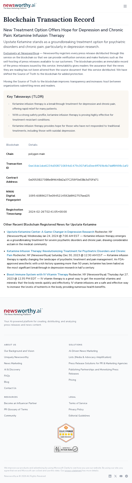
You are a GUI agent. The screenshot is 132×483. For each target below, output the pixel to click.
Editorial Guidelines (79, 415)
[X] (115, 476)
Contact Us (10, 388)
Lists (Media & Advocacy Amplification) (90, 357)
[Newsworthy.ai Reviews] (66, 433)
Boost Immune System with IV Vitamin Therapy (37, 274)
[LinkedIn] (110, 476)
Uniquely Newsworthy (16, 357)
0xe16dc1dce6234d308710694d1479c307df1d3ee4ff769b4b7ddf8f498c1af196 (80, 166)
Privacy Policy (76, 409)
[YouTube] (121, 476)
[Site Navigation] (125, 6)
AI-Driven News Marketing (83, 351)
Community (10, 415)
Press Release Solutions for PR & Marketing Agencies (98, 363)
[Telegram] (126, 476)
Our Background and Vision (19, 351)
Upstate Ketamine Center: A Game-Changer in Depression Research (50, 232)
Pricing (72, 380)
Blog (6, 382)
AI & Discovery (12, 369)
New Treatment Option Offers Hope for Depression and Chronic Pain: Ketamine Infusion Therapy (63, 32)
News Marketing (13, 363)
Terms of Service (78, 403)
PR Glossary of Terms (16, 409)
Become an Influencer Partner (20, 403)
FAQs (7, 375)
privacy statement (73, 470)
